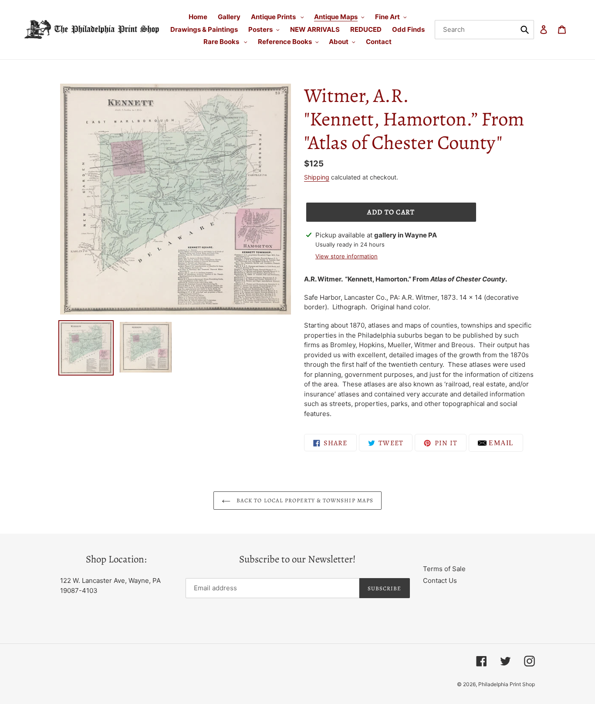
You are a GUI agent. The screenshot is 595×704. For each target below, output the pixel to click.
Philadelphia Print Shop (506, 684)
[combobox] (484, 29)
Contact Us (440, 580)
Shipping (316, 177)
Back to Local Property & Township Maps (304, 500)
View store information (346, 256)
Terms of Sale (444, 569)
